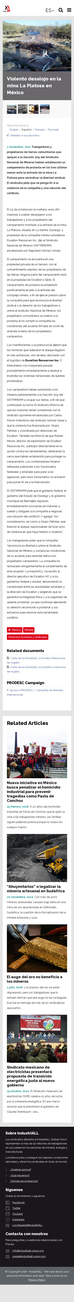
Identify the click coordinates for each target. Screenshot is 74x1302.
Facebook (18, 1202)
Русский (53, 129)
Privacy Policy (36, 1279)
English (14, 129)
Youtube (17, 1213)
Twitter (16, 1208)
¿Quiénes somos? (20, 1169)
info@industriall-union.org (28, 1250)
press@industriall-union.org (29, 1256)
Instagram (18, 1219)
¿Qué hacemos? (20, 1175)
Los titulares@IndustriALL (27, 1225)
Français (40, 129)
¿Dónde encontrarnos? (24, 1181)
